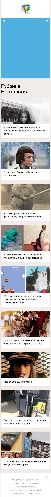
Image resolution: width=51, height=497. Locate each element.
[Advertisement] (25, 51)
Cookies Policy (34, 494)
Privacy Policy (18, 494)
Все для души (18, 480)
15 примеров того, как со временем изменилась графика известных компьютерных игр (22, 299)
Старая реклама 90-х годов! (18, 382)
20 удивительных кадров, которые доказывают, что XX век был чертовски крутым (24, 130)
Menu (5, 21)
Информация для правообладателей (25, 490)
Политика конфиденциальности (25, 483)
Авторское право (25, 487)
